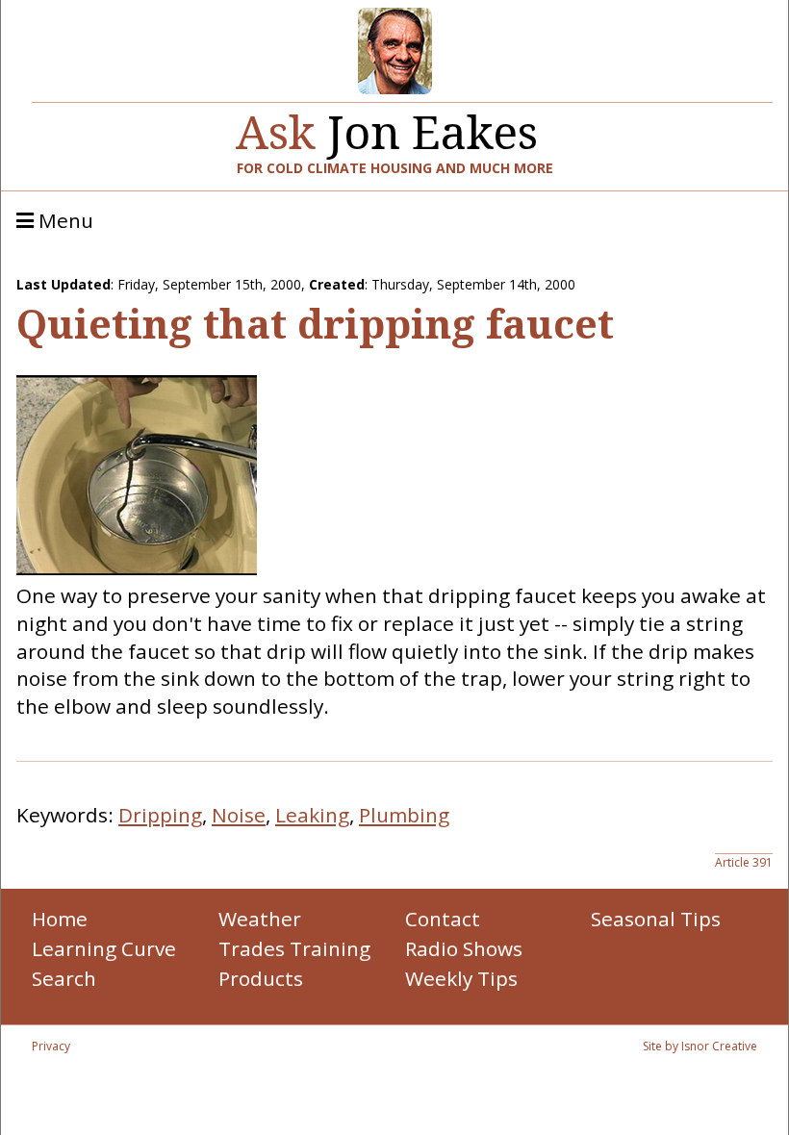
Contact (442, 918)
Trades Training (294, 948)
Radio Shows (463, 948)
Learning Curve (104, 948)
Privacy (51, 1046)
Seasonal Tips (656, 918)
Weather (259, 918)
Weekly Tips (461, 978)
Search (64, 978)
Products (260, 978)
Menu (63, 221)
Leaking (312, 814)
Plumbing (404, 814)
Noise (239, 814)
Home (60, 918)
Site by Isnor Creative (700, 1046)
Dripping (160, 814)
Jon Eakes (387, 124)
